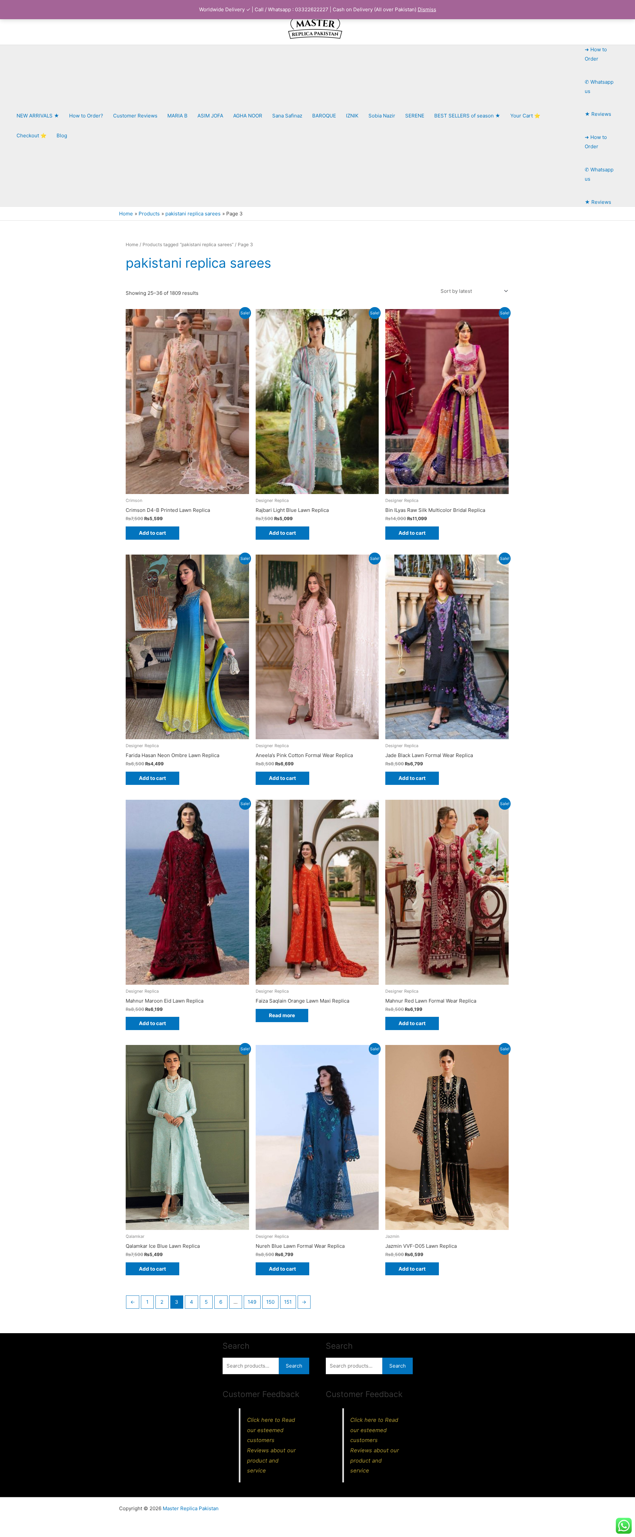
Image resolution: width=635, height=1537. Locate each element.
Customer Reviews (135, 116)
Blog (62, 135)
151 (288, 1302)
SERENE (414, 116)
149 (252, 1302)
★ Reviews (598, 114)
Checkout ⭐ (32, 135)
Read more (282, 1015)
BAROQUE (324, 116)
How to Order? (86, 116)
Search (294, 1366)
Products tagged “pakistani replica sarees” (188, 244)
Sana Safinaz (287, 116)
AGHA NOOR (247, 116)
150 (270, 1302)
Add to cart (152, 533)
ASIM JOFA (210, 116)
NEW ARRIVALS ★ (38, 116)
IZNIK (352, 116)
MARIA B (177, 116)
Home (132, 244)
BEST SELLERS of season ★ (467, 116)
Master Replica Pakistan (191, 1508)
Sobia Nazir (381, 116)
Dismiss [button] (427, 9)
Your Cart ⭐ (525, 116)
